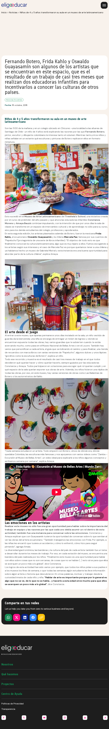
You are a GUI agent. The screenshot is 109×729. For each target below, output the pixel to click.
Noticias (13, 12)
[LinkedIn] (24, 617)
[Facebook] (33, 617)
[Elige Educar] (14, 5)
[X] (8, 617)
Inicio (4, 12)
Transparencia (8, 709)
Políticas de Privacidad (12, 703)
